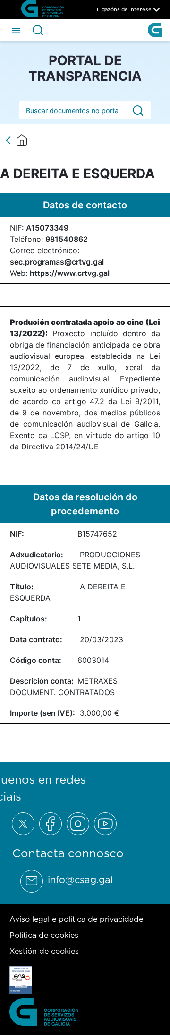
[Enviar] (137, 110)
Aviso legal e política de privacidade (76, 919)
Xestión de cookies (44, 951)
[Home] (22, 140)
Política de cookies (43, 935)
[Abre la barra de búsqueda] (37, 30)
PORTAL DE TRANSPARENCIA (85, 68)
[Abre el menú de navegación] (16, 29)
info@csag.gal (80, 879)
